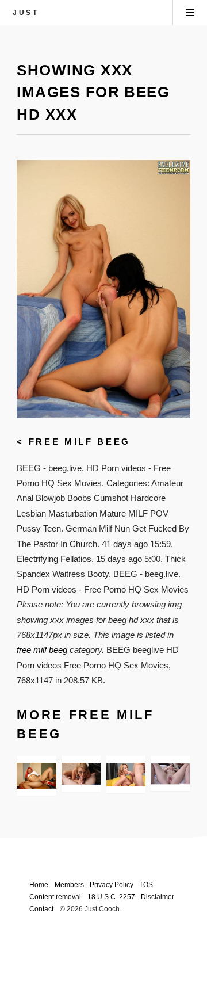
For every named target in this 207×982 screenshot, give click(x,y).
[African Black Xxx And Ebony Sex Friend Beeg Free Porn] (36, 776)
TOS (146, 884)
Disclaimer (157, 896)
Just (26, 12)
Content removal (55, 896)
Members (69, 884)
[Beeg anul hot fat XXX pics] (170, 774)
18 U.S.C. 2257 (111, 896)
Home (38, 884)
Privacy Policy (111, 884)
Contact (41, 908)
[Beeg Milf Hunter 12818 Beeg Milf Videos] (125, 774)
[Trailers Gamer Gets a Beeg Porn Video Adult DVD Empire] (81, 774)
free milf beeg (80, 441)
